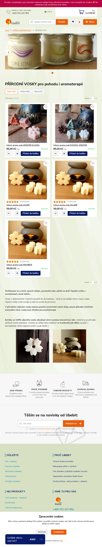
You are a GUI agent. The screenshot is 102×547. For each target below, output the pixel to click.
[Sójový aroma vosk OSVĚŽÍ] (27, 180)
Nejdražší (38, 91)
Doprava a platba (12, 466)
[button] (8, 52)
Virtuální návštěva (12, 481)
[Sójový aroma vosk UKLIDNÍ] (74, 180)
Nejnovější (11, 91)
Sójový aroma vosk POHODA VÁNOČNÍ (70, 145)
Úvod (7, 30)
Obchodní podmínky (13, 471)
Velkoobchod (10, 476)
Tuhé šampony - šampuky (16, 497)
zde (61, 541)
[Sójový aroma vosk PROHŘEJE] (27, 240)
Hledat (61, 21)
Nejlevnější (25, 91)
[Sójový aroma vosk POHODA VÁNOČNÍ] (74, 123)
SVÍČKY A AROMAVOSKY (21, 30)
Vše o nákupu (11, 461)
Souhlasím (59, 532)
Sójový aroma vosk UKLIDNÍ (65, 205)
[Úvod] (16, 22)
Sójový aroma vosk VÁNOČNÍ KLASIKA (23, 145)
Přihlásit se (71, 423)
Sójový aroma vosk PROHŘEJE (19, 265)
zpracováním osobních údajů (46, 429)
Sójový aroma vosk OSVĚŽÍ (17, 205)
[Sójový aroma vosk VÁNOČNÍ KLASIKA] (27, 123)
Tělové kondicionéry (13, 507)
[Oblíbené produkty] (73, 21)
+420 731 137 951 (20, 13)
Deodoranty (10, 502)
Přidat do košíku (31, 153)
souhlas (39, 521)
